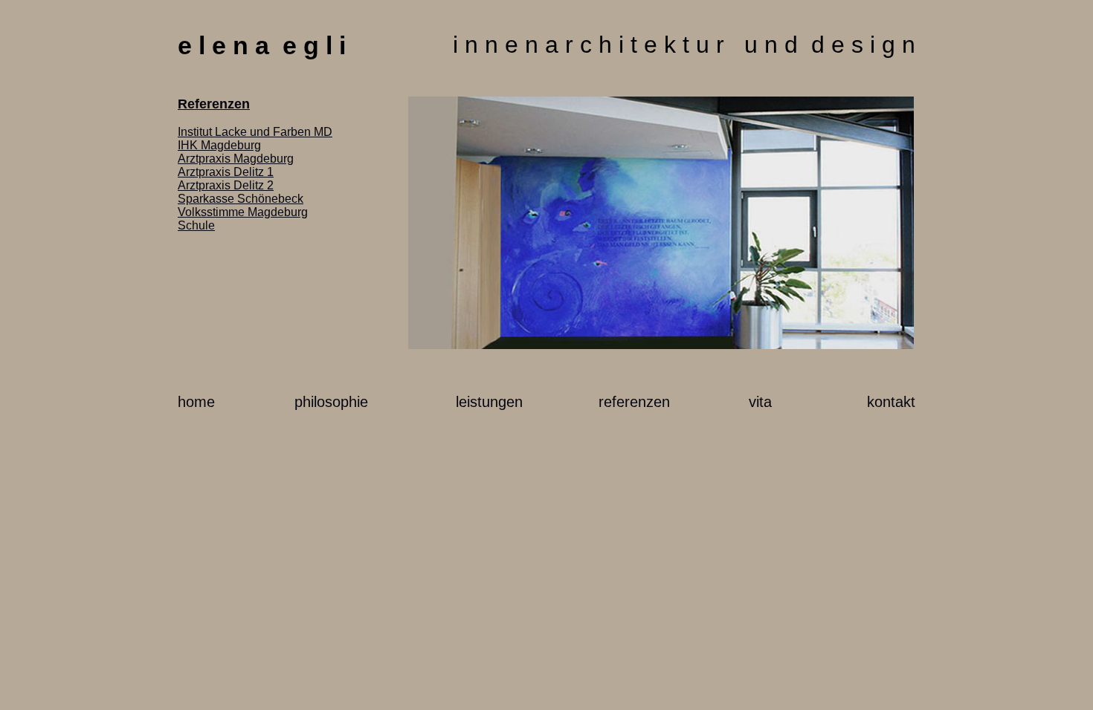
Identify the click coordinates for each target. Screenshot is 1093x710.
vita (760, 402)
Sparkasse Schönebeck (240, 198)
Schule (196, 225)
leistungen (489, 402)
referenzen (634, 402)
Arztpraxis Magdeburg (236, 158)
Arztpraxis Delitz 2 (226, 185)
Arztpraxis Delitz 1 (226, 172)
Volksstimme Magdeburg (243, 212)
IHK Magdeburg (219, 145)
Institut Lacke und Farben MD (255, 132)
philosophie (331, 402)
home (196, 402)
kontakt (891, 402)
